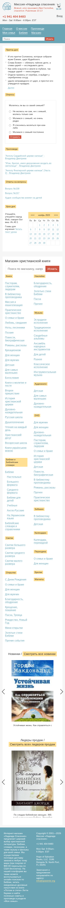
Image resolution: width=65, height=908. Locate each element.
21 (35, 238)
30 (44, 243)
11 (53, 229)
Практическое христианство (13, 311)
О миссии (21, 28)
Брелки (38, 572)
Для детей (40, 354)
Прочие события (14, 640)
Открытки (11, 572)
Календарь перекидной (41, 541)
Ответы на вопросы (16, 182)
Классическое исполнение (42, 365)
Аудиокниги (41, 384)
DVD (37, 415)
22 (39, 238)
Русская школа (14, 417)
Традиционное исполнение (42, 329)
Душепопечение (14, 422)
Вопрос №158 (12, 188)
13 (31, 234)
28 (35, 243)
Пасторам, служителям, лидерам (12, 286)
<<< (33, 215)
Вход (59, 16)
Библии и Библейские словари (12, 462)
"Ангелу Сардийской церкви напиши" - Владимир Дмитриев (25, 157)
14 (35, 234)
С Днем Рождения (15, 579)
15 (39, 234)
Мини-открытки (14, 628)
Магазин (36, 32)
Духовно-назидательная (14, 411)
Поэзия (9, 332)
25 (53, 238)
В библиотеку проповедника (13, 295)
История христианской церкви (13, 401)
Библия (23, 32)
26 (57, 238)
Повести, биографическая (14, 339)
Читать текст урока (13, 230)
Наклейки (39, 276)
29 (39, 243)
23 (44, 238)
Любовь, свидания (16, 322)
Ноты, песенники (15, 327)
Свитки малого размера (13, 562)
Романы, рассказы (16, 345)
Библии (9, 472)
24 (48, 238)
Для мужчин (12, 360)
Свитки (9, 538)
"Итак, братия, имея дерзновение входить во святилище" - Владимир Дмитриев (28, 164)
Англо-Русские (15, 510)
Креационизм (13, 350)
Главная (7, 28)
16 (44, 234)
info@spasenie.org (45, 880)
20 (31, 238)
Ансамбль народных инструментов (42, 346)
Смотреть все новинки (40, 654)
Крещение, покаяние (11, 608)
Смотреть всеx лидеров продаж (32, 744)
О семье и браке (14, 317)
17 (48, 234)
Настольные (14, 477)
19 (57, 234)
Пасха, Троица (13, 615)
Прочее (38, 304)
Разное (38, 359)
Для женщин (12, 355)
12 (57, 229)
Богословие (12, 377)
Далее (11, 87)
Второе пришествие (12, 392)
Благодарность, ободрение (14, 600)
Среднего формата (12, 491)
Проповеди (37, 28)
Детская (9, 365)
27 (31, 243)
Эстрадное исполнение (41, 321)
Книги (9, 276)
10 (48, 229)
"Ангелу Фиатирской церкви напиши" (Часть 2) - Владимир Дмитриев (27, 171)
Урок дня (10, 206)
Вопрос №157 (12, 193)
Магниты (39, 579)
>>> (56, 215)
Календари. (41, 533)
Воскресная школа (16, 443)
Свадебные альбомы (40, 337)
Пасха (37, 299)
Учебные (12, 505)
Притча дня (12, 50)
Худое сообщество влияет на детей (23, 197)
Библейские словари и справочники (12, 526)
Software (39, 509)
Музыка (38, 312)
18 (53, 234)
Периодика (40, 551)
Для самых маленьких (11, 371)
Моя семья (9, 32)
